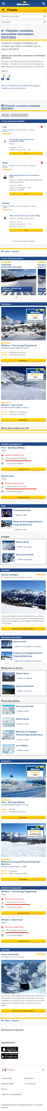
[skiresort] (23, 3)
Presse (4, 1089)
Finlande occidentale (22, 206)
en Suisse (25, 348)
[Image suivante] (44, 280)
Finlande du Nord (21, 130)
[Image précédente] (3, 280)
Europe (4, 130)
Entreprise (29, 1078)
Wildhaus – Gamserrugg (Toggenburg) (19, 892)
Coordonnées (6, 1078)
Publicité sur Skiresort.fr (11, 1094)
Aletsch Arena (7, 476)
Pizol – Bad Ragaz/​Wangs (13, 448)
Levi (4, 127)
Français (11, 1070)
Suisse (3, 451)
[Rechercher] (43, 3)
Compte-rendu (23, 469)
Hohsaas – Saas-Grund (11, 920)
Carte (6, 115)
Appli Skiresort (8, 1043)
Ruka (5, 163)
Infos (26, 153)
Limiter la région (20, 115)
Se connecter (30, 1084)
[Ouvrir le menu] (3, 3)
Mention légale (7, 1084)
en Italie (24, 867)
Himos (5, 203)
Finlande (11, 130)
